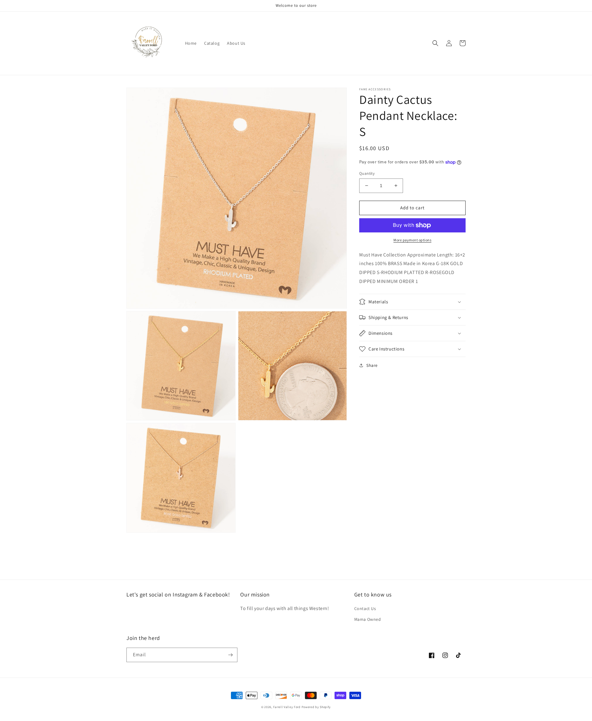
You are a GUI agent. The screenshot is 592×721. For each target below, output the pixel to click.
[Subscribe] (230, 655)
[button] (435, 43)
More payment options (412, 240)
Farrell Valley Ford (287, 707)
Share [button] (372, 365)
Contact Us (365, 608)
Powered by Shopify (316, 707)
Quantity (367, 173)
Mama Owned (367, 619)
